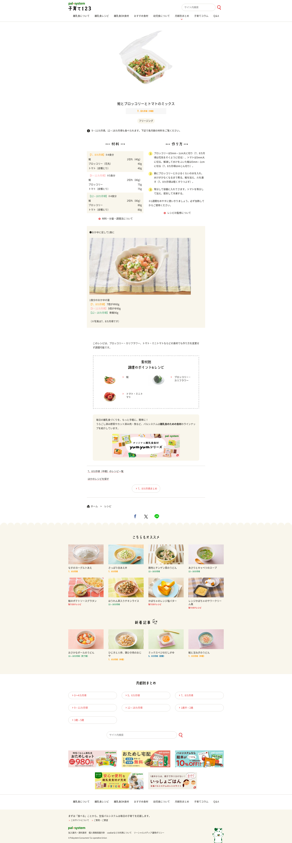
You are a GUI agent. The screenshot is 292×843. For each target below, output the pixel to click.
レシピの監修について (179, 213)
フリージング (146, 121)
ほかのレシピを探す (98, 479)
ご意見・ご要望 (101, 820)
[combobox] (203, 7)
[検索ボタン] (219, 7)
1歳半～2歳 (187, 707)
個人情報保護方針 (97, 833)
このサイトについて (80, 820)
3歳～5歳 (79, 720)
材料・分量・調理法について (117, 218)
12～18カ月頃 (135, 707)
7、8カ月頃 (187, 695)
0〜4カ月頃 (80, 695)
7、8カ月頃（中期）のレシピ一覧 (106, 471)
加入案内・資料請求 (77, 833)
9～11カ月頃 (81, 707)
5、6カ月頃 (134, 695)
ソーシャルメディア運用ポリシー (149, 833)
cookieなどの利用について (119, 833)
